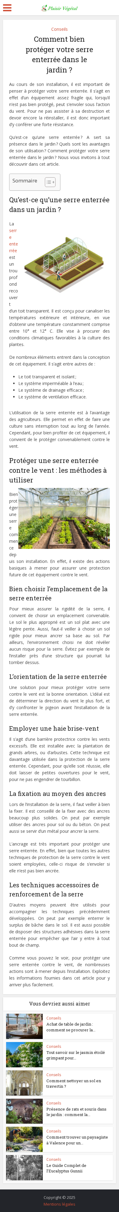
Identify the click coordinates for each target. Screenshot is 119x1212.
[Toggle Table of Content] (47, 182)
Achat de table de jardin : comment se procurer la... (71, 1026)
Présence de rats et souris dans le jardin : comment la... (76, 1111)
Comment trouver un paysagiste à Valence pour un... (77, 1139)
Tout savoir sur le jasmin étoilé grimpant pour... (75, 1055)
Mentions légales (59, 1204)
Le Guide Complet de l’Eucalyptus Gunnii (66, 1168)
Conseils (59, 29)
